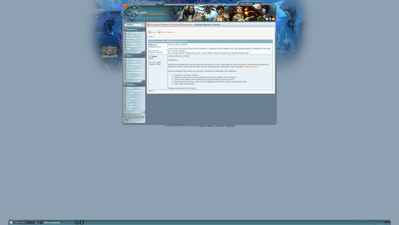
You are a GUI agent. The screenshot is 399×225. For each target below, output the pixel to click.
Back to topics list (168, 32)
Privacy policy (219, 125)
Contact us (210, 125)
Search (154, 32)
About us (202, 125)
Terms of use (230, 125)
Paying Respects (251, 67)
